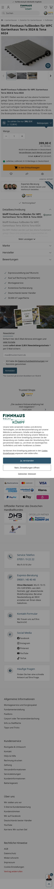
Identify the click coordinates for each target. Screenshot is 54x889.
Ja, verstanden (27, 460)
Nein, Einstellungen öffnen (27, 467)
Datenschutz (22, 474)
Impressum (32, 474)
